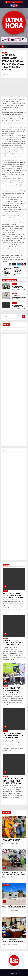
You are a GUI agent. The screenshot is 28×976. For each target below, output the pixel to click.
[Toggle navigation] (25, 46)
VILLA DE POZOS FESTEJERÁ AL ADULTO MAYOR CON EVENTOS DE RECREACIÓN (12, 840)
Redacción (22, 289)
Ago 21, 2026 (15, 289)
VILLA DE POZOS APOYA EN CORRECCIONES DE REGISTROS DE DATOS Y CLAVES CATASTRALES (12, 941)
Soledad (5, 590)
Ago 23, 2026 (7, 843)
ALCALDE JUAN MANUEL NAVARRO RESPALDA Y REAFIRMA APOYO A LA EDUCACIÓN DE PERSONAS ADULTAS (13, 692)
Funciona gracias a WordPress (9, 972)
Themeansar (14, 973)
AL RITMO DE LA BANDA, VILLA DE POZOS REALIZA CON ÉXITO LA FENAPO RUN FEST (14, 874)
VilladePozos (6, 817)
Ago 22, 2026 (7, 944)
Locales (4, 52)
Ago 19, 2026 (8, 785)
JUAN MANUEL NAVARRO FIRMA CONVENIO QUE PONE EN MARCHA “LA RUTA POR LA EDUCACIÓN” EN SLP (13, 783)
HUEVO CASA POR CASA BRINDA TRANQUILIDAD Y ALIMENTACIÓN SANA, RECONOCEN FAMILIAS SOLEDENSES (13, 645)
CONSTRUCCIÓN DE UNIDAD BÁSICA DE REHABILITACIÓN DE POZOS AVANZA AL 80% (14, 908)
